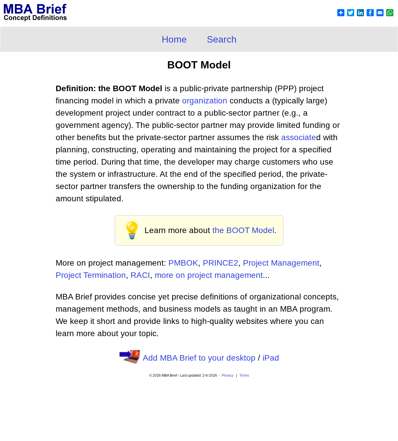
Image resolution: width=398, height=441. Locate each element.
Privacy (227, 375)
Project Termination (91, 275)
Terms (244, 375)
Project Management (281, 262)
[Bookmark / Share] (365, 15)
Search (222, 39)
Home (174, 39)
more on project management (209, 275)
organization (204, 100)
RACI (140, 275)
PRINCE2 (220, 262)
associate (298, 137)
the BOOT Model (243, 230)
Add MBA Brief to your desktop (199, 357)
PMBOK (183, 262)
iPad (271, 357)
